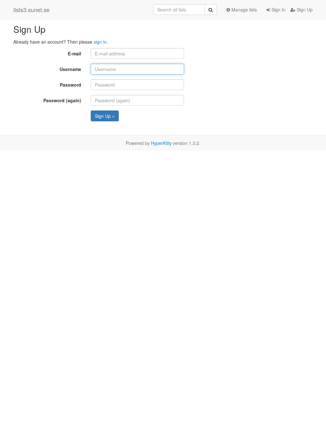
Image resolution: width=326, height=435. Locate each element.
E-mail (74, 53)
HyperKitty (161, 143)
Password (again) (62, 100)
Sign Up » (105, 116)
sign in (100, 42)
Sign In (278, 9)
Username (70, 69)
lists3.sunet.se (31, 9)
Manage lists (243, 9)
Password (70, 85)
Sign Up (304, 9)
